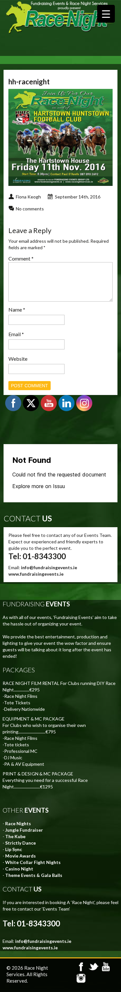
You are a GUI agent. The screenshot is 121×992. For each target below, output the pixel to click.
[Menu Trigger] (106, 14)
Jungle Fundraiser (24, 830)
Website (17, 359)
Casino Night (19, 868)
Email (16, 334)
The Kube (15, 836)
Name (16, 309)
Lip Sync (13, 849)
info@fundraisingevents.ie (49, 567)
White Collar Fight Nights (33, 862)
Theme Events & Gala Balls (33, 875)
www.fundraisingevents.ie (36, 574)
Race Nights (18, 823)
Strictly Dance (20, 843)
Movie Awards (20, 856)
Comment (21, 258)
